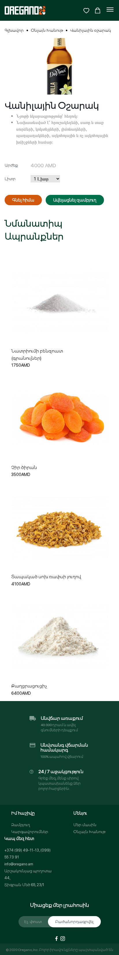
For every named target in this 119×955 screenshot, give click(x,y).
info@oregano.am (18, 864)
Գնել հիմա (23, 200)
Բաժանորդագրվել (74, 922)
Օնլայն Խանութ (47, 30)
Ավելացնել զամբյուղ (74, 200)
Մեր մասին (84, 825)
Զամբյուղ (20, 825)
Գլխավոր (14, 30)
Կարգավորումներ (29, 832)
